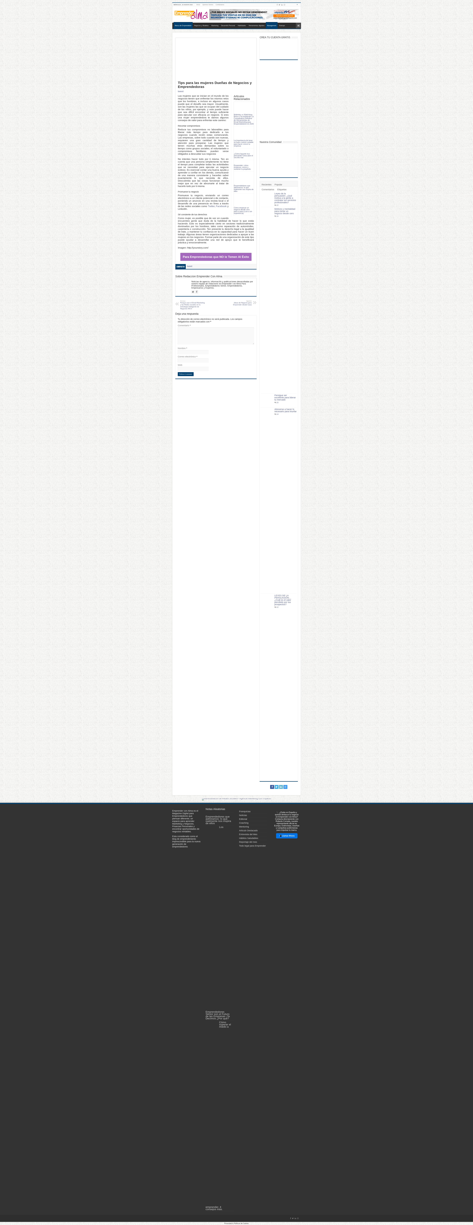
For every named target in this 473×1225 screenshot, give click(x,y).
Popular (278, 184)
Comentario (184, 325)
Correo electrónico (187, 356)
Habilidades (242, 25)
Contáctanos (220, 5)
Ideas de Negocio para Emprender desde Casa (242, 303)
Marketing (214, 25)
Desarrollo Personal (228, 25)
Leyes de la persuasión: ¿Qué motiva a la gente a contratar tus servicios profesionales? (285, 198)
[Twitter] (279, 4)
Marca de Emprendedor (183, 25)
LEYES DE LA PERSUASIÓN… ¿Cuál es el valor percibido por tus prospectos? (282, 600)
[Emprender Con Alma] (191, 14)
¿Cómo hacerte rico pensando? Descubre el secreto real (243, 155)
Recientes (266, 184)
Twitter (211, 206)
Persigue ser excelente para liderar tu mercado (285, 397)
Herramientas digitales (257, 25)
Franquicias (245, 811)
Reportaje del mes (248, 842)
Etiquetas (282, 189)
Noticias (243, 815)
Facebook (221, 206)
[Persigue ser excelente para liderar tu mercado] (267, 400)
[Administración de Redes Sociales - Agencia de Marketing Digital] (254, 14)
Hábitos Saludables (248, 838)
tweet (181, 91)
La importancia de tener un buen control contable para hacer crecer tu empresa (243, 143)
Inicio (198, 5)
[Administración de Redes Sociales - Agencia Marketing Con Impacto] (236, 799)
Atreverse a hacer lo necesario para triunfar (285, 410)
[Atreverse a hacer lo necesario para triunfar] (267, 500)
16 (278, 216)
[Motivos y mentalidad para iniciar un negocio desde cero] (267, 300)
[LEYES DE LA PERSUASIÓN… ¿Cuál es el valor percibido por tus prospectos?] (267, 686)
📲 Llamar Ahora (287, 836)
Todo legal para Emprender (252, 846)
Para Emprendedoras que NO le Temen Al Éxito (216, 256)
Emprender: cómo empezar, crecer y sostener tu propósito (242, 167)
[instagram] (284, 4)
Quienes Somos (208, 5)
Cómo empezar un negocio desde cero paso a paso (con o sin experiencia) (243, 210)
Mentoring (244, 826)
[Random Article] (298, 25)
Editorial (243, 819)
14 (278, 414)
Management (271, 25)
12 (278, 607)
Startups (282, 25)
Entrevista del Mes (248, 834)
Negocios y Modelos (201, 25)
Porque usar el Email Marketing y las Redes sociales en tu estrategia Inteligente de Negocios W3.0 (192, 305)
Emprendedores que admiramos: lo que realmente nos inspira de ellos (243, 188)
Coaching (243, 823)
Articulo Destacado (248, 830)
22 (278, 205)
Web (180, 365)
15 (278, 402)
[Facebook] (277, 4)
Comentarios (268, 189)
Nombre (182, 348)
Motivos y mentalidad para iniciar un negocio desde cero (284, 211)
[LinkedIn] (282, 4)
